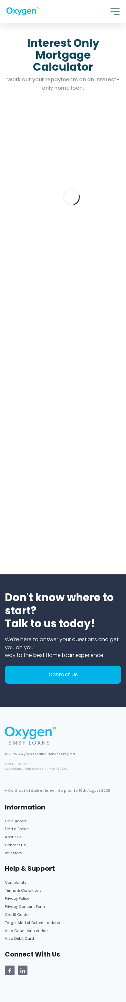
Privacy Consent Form (25, 906)
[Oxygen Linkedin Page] (22, 970)
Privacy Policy (17, 898)
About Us (13, 836)
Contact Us (63, 674)
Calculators (16, 821)
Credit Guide (16, 914)
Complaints (15, 882)
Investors (13, 853)
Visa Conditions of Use (26, 930)
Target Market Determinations (32, 922)
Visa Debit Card (19, 938)
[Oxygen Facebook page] (10, 970)
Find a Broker (17, 828)
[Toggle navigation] (115, 11)
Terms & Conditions (23, 890)
